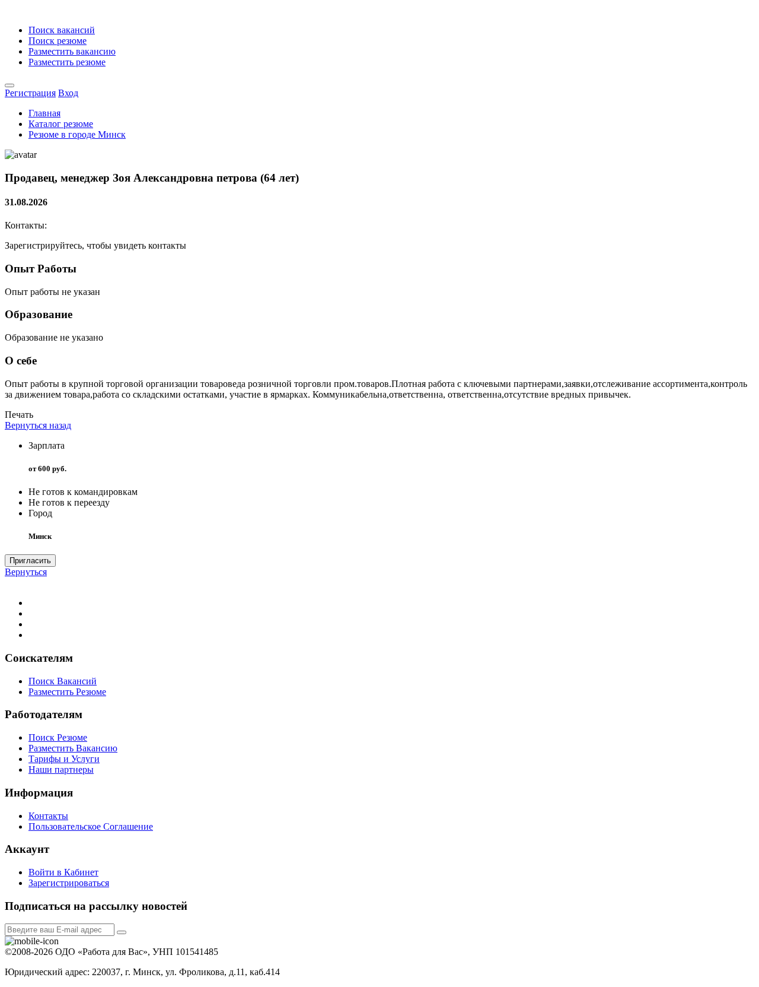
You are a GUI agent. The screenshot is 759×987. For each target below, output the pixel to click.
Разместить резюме (67, 62)
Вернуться (26, 572)
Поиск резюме (57, 41)
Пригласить (30, 560)
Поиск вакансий (61, 30)
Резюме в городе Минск (77, 134)
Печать (19, 415)
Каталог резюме (60, 124)
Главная (44, 113)
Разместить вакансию (72, 51)
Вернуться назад (38, 425)
